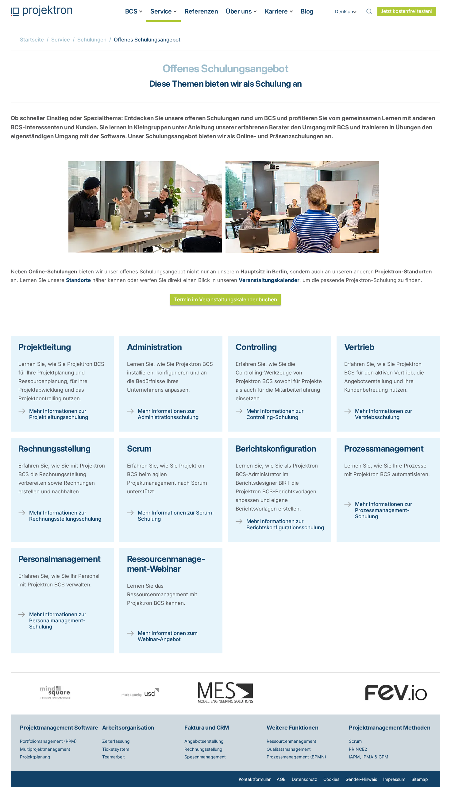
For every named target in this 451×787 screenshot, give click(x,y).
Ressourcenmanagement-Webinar (166, 564)
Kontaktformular (255, 779)
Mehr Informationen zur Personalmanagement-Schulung (57, 620)
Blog (307, 11)
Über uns (239, 11)
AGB (281, 779)
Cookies (331, 779)
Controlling (256, 347)
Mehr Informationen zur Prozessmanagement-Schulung (383, 510)
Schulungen (91, 40)
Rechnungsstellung (54, 449)
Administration (154, 347)
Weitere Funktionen (292, 727)
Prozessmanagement (383, 449)
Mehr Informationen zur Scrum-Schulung (176, 516)
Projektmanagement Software (59, 727)
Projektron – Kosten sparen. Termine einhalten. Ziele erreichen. (41, 11)
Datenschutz (304, 779)
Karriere (276, 11)
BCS (131, 11)
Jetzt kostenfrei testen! (406, 11)
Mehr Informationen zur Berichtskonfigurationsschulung (284, 524)
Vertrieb (359, 347)
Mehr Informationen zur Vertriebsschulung (383, 414)
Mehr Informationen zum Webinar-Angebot (168, 636)
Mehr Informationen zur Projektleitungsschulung (58, 414)
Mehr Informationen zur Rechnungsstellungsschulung (65, 516)
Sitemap (419, 779)
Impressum (394, 779)
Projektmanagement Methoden (389, 727)
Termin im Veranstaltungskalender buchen (225, 299)
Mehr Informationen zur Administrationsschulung (168, 414)
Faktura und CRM (206, 727)
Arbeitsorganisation (128, 727)
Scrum (139, 449)
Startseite (32, 40)
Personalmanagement (59, 559)
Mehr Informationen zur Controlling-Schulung (274, 414)
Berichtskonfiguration (276, 449)
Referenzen (201, 11)
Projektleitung (44, 347)
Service (161, 11)
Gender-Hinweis (361, 779)
